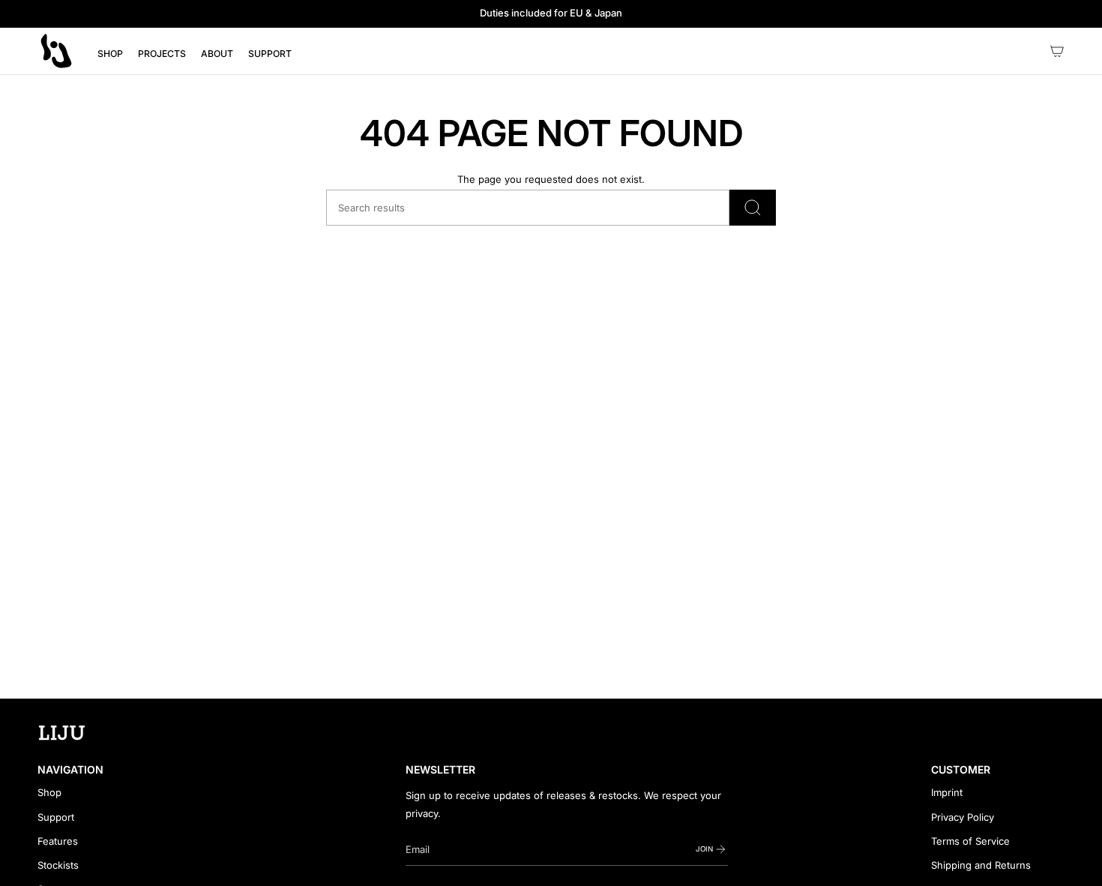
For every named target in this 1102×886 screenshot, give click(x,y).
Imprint (947, 792)
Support (55, 817)
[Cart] (1057, 51)
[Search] (752, 208)
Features (57, 841)
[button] (110, 54)
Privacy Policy (962, 817)
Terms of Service (970, 841)
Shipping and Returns (981, 865)
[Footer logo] (61, 733)
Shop (49, 792)
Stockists (58, 865)
